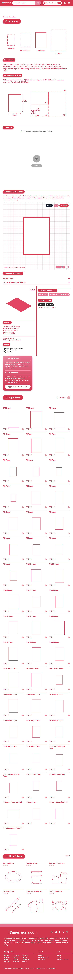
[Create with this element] (34, 290)
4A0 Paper (30, 408)
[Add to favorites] (30, 290)
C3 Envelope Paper (33, 694)
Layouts (15, 959)
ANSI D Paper (54, 564)
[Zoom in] (60, 267)
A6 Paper (6, 538)
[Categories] (69, 3)
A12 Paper (52, 460)
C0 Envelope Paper (10, 668)
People (6, 955)
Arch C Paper (8, 616)
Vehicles (25, 955)
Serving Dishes (8, 863)
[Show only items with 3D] (68, 397)
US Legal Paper (31, 802)
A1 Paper (29, 434)
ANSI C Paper (31, 564)
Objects (5, 17)
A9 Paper (6, 564)
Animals (7, 957)
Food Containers (32, 863)
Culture (24, 961)
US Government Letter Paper (11, 775)
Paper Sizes (12, 17)
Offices (41, 304)
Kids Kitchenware (55, 891)
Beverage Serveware (34, 891)
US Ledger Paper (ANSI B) (12, 802)
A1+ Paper (52, 434)
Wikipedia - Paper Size (10, 350)
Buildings (16, 961)
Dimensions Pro (43, 957)
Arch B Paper (54, 590)
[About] (65, 3)
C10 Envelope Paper (56, 668)
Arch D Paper (31, 616)
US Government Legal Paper (57, 747)
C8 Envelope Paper (10, 746)
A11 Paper (29, 460)
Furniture (16, 955)
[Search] (38, 3)
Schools (50, 304)
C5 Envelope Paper (10, 720)
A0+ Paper (7, 434)
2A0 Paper (7, 408)
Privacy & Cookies (63, 959)
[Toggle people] (67, 267)
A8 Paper (52, 538)
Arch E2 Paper (31, 642)
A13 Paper (6, 486)
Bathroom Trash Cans (57, 863)
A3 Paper (52, 486)
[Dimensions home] (6, 3)
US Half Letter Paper (33, 774)
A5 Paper (52, 512)
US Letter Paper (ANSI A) (58, 802)
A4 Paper (29, 512)
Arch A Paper (31, 590)
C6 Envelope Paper (33, 720)
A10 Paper (6, 460)
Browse (40, 955)
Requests (41, 959)
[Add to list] (32, 290)
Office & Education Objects (59, 294)
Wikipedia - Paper (8, 352)
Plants (6, 959)
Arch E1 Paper (8, 642)
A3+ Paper (7, 512)
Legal (59, 957)
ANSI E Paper (8, 590)
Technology (26, 959)
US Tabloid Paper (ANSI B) (12, 828)
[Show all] (63, 267)
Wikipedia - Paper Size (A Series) (13, 348)
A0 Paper (52, 408)
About (59, 955)
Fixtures (15, 957)
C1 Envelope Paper (33, 668)
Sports (24, 957)
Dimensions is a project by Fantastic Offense (16, 968)
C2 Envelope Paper (10, 694)
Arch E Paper (54, 616)
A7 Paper (29, 538)
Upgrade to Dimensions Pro (17, 387)
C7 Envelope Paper (56, 720)
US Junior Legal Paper (57, 774)
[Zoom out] (57, 267)
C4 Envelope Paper (56, 694)
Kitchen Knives (8, 891)
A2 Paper (29, 486)
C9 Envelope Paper (33, 746)
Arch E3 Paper (54, 642)
